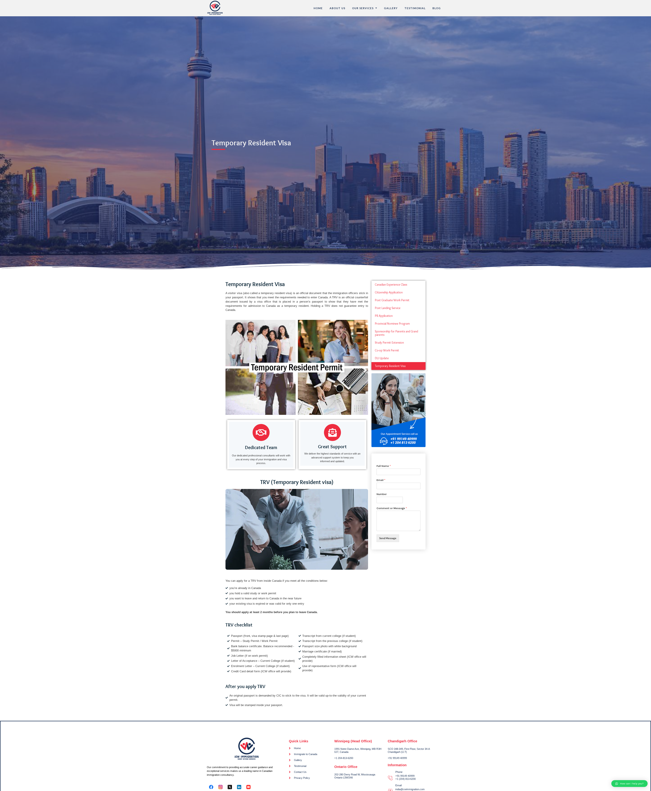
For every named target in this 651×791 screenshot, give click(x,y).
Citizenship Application (389, 292)
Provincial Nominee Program (392, 323)
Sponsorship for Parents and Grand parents (396, 333)
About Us (337, 8)
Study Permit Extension (389, 342)
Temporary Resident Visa (390, 366)
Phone (398, 771)
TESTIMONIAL (415, 8)
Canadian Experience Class (391, 284)
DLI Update (382, 358)
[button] (629, 783)
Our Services (363, 8)
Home (318, 8)
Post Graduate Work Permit (392, 300)
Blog (436, 8)
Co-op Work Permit (387, 350)
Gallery (391, 8)
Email (381, 480)
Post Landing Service (387, 308)
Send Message (387, 538)
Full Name (384, 466)
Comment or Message (392, 508)
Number (382, 494)
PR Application (384, 316)
